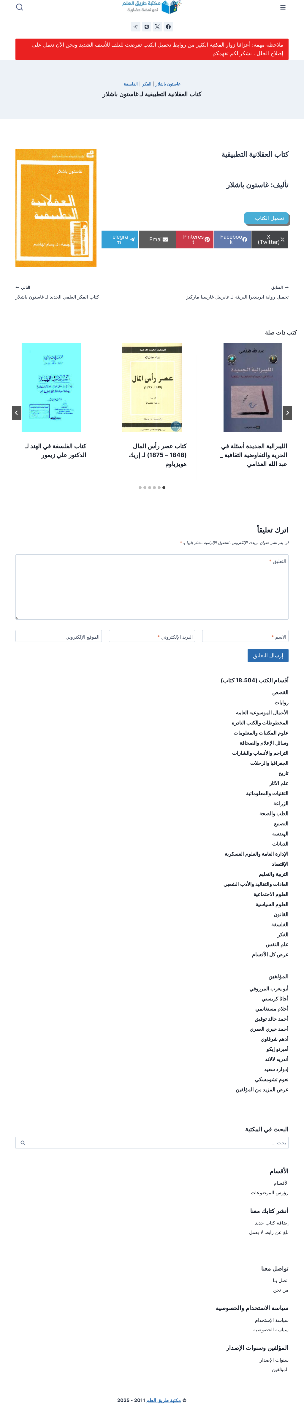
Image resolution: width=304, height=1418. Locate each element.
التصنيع (281, 824)
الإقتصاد (280, 864)
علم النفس (277, 944)
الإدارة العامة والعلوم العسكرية (257, 854)
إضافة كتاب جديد (272, 1223)
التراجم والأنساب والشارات (260, 753)
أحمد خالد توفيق (272, 1019)
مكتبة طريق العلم (163, 1400)
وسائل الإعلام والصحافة (264, 743)
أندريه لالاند (277, 1059)
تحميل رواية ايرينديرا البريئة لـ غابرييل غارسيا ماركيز (237, 292)
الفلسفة (131, 83)
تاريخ (283, 773)
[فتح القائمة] (283, 7)
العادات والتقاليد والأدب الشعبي (256, 884)
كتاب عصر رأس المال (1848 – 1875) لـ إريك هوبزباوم (158, 454)
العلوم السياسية (272, 904)
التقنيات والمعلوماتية (267, 793)
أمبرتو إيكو (278, 1049)
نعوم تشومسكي (272, 1079)
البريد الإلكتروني (175, 637)
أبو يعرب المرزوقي (269, 989)
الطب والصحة (274, 813)
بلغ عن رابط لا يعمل (269, 1232)
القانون (281, 914)
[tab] (163, 487)
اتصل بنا (281, 1280)
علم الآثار (279, 783)
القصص (280, 692)
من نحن (281, 1290)
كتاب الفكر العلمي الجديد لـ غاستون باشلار (57, 292)
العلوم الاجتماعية (271, 894)
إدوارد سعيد (276, 1069)
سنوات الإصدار (274, 1360)
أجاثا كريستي (275, 999)
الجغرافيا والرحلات (269, 763)
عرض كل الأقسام (270, 954)
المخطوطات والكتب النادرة (260, 723)
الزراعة (281, 803)
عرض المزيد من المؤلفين (262, 1089)
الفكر (146, 83)
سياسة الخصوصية (271, 1330)
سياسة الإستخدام (272, 1320)
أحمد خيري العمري (269, 1029)
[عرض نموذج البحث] (19, 7)
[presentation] (252, 387)
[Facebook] (168, 26)
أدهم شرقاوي (275, 1039)
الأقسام (281, 1183)
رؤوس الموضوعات (270, 1192)
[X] (157, 26)
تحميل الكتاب (270, 218)
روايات (282, 702)
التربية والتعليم (274, 874)
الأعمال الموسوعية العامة (262, 713)
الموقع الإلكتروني (82, 637)
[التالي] (16, 413)
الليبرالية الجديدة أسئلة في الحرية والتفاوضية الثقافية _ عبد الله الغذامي (253, 454)
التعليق (277, 561)
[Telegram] (135, 26)
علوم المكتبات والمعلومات (261, 733)
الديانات (280, 844)
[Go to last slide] (287, 413)
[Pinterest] (146, 26)
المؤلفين (280, 1369)
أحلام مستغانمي (272, 1009)
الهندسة (280, 834)
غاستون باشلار (168, 83)
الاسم (278, 637)
